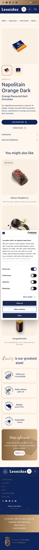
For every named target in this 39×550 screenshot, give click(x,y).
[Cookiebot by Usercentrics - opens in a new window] (28, 233)
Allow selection (19, 309)
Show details (28, 297)
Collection (5, 483)
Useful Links (6, 497)
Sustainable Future (8, 493)
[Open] (35, 9)
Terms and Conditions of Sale (19, 522)
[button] (7, 70)
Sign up (18, 453)
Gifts (3, 486)
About (4, 490)
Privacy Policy (19, 525)
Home (4, 21)
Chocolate (13, 21)
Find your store (18, 122)
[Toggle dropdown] (36, 2)
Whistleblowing (19, 528)
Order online (18, 128)
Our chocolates (7, 480)
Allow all (19, 303)
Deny (19, 315)
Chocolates (24, 21)
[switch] (34, 275)
